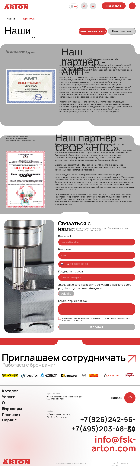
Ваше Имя (64, 249)
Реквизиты (13, 414)
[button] (132, 359)
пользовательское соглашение (86, 318)
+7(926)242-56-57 (108, 424)
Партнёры (12, 408)
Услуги (8, 396)
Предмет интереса (70, 271)
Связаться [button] (113, 6)
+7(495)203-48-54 (104, 429)
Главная (11, 18)
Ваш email (64, 236)
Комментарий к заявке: (73, 301)
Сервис (9, 420)
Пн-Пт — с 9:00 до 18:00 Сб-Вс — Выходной (58, 416)
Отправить (96, 327)
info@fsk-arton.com (113, 444)
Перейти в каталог (121, 31)
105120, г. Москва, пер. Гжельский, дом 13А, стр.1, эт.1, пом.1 (64, 397)
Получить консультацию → (92, 31)
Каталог (10, 391)
